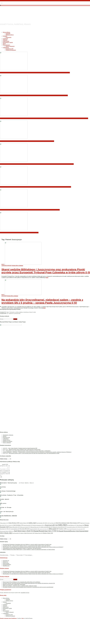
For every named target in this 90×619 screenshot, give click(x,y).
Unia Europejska (16, 533)
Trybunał (5, 39)
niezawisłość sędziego (72, 527)
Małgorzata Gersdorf (25, 527)
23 (9, 472)
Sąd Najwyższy (22, 531)
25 (2, 473)
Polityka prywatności (11, 50)
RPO (52, 529)
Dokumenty (8, 37)
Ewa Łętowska (40, 523)
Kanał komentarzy (7, 564)
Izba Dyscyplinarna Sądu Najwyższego (68, 523)
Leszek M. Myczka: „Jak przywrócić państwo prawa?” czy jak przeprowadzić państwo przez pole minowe (34, 95)
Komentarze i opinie (8, 42)
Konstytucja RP (9, 48)
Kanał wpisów (6, 563)
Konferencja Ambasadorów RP (38, 525)
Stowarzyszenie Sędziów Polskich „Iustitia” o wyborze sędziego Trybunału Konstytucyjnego (30, 210)
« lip (1, 476)
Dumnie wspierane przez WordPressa (8, 618)
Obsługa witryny (10, 34)
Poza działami (6, 45)
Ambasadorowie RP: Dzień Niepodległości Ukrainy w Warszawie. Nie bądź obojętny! (27, 141)
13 (5, 470)
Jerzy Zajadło (10, 525)
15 (7, 470)
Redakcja (14, 265)
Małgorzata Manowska (35, 527)
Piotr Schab (3, 528)
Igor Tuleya (53, 523)
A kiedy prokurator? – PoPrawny (10, 452)
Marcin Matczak (80, 525)
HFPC (47, 523)
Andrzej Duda (24, 523)
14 (6, 470)
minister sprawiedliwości (46, 527)
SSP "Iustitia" (61, 528)
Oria (22, 618)
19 (3, 472)
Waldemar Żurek (38, 533)
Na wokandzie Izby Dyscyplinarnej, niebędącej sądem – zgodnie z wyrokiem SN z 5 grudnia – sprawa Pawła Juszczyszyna (42, 301)
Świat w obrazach (10, 46)
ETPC (32, 523)
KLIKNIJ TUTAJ (25, 592)
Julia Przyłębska (18, 525)
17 (0, 472)
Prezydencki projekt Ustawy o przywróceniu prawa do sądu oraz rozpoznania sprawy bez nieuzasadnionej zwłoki (34, 453)
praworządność (15, 528)
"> (3, 264)
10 (0, 470)
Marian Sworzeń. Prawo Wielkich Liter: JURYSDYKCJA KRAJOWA (24, 449)
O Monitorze (6, 47)
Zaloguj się (5, 561)
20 (5, 472)
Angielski (8, 33)
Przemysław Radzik (34, 528)
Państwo (5, 36)
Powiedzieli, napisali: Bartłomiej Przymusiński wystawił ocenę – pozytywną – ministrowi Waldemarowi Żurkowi (35, 187)
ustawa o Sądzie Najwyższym (27, 533)
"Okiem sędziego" (4, 523)
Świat (4, 43)
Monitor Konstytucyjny (28, 17)
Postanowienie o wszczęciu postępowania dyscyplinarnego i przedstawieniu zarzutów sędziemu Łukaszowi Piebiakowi (44, 452)
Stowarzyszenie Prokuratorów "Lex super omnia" (76, 528)
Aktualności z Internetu (8, 435)
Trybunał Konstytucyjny (43, 531)
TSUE (8, 533)
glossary (4, 436)
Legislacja (5, 38)
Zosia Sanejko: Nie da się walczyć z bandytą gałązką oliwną (19, 232)
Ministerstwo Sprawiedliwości (60, 527)
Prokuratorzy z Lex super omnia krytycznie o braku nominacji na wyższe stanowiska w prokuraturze (28, 450)
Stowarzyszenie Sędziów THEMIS (7, 531)
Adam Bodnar (13, 523)
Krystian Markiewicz (71, 525)
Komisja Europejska (27, 525)
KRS (62, 525)
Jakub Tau (83, 523)
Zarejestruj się (6, 560)
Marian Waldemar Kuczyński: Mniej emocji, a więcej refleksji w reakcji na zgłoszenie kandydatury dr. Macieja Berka (37, 164)
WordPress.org (6, 565)
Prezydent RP (24, 528)
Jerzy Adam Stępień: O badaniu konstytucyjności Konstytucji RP (22, 448)
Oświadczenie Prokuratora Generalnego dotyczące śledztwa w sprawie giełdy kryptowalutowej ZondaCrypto (35, 72)
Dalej (47, 277)
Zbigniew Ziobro (48, 533)
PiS (9, 528)
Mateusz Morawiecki (14, 527)
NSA (80, 527)
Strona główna (6, 32)
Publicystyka (6, 41)
